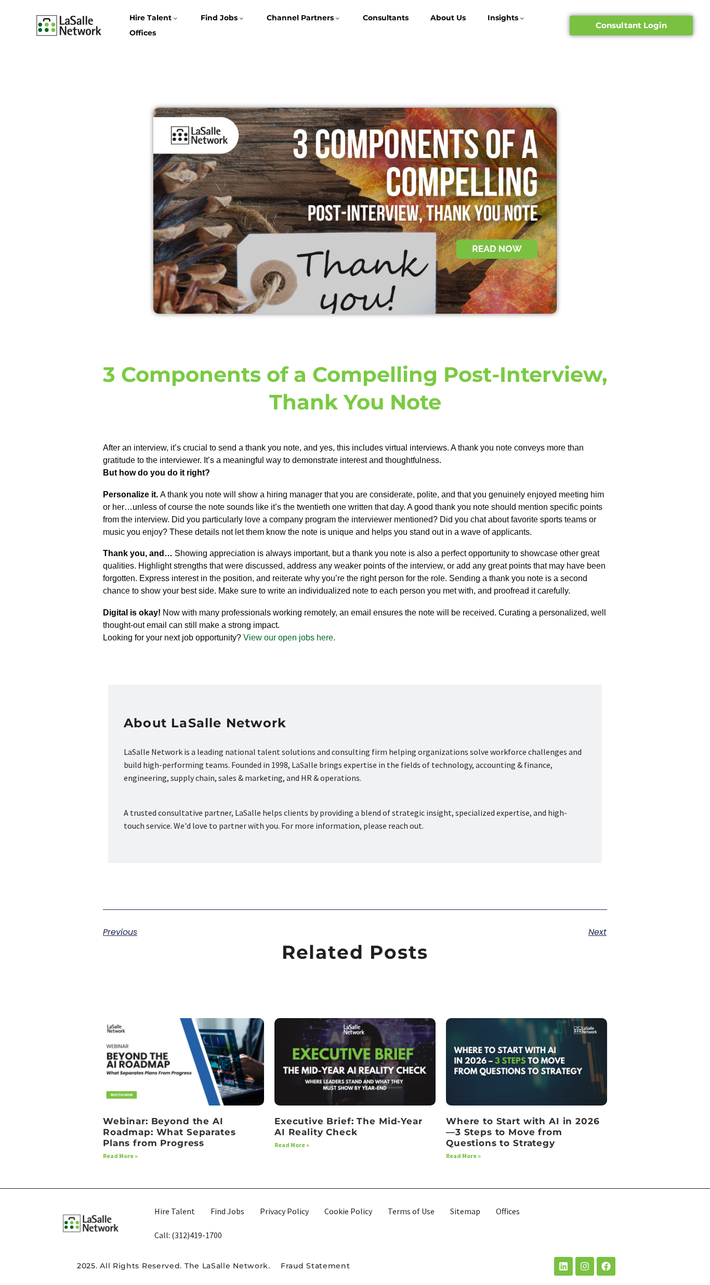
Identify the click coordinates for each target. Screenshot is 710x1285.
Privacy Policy (284, 1211)
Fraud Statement (315, 1265)
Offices (142, 32)
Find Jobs (219, 17)
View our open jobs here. (290, 637)
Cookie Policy (348, 1211)
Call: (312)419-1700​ (188, 1235)
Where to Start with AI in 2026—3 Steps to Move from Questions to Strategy (523, 1132)
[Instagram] (584, 1266)
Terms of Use (411, 1211)
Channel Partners (300, 17)
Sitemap (465, 1211)
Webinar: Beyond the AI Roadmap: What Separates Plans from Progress (169, 1132)
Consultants (386, 17)
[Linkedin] (563, 1266)
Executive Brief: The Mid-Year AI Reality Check (348, 1126)
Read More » (120, 1156)
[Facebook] (606, 1266)
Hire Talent (150, 17)
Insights (503, 17)
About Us (448, 17)
